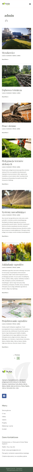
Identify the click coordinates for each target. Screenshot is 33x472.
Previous (16, 355)
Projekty (4, 423)
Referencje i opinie (7, 426)
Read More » (5, 59)
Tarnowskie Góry (11, 388)
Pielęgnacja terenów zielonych (12, 162)
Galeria (14, 55)
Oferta (14, 129)
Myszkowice (8, 52)
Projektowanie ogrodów (14, 320)
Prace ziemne (9, 125)
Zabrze (4, 388)
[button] (30, 4)
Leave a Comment (7, 55)
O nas (4, 413)
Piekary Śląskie (25, 386)
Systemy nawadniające (14, 212)
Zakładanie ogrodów (13, 264)
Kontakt (4, 429)
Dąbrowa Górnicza (12, 90)
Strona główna (6, 410)
